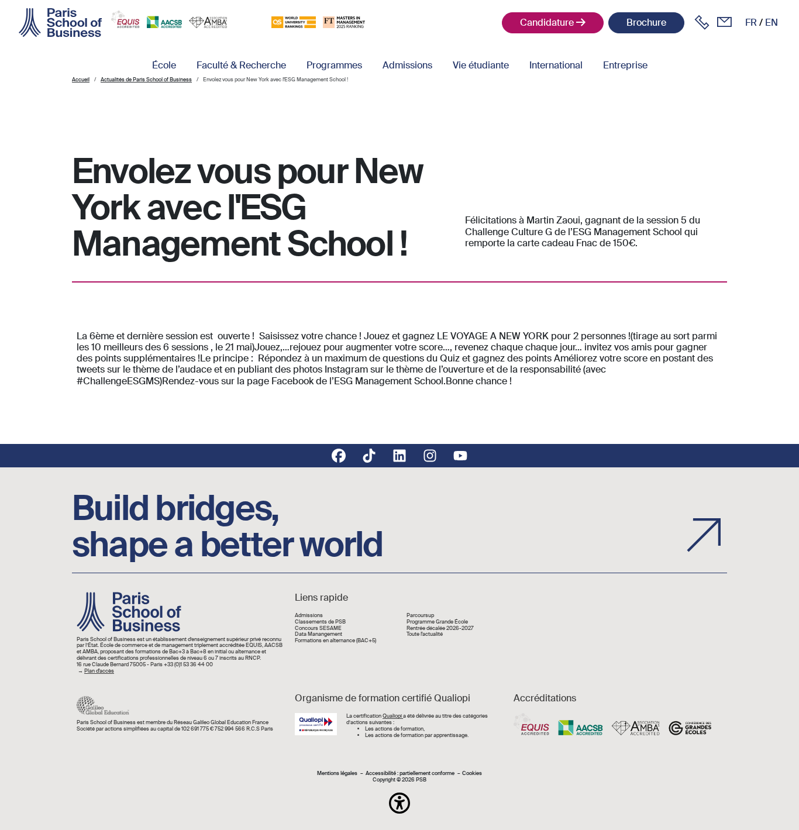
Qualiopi (393, 715)
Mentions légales (337, 773)
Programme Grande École (437, 622)
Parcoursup (420, 615)
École (164, 65)
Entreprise (625, 65)
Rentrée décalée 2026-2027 (440, 628)
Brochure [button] (646, 22)
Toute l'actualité (425, 634)
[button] (399, 803)
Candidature (547, 22)
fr (751, 22)
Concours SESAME (318, 628)
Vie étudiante (481, 65)
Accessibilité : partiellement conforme (410, 773)
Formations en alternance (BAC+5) (335, 641)
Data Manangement (318, 634)
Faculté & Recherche (241, 65)
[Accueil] (60, 23)
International (556, 65)
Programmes (334, 65)
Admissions (407, 65)
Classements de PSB (320, 622)
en (771, 22)
